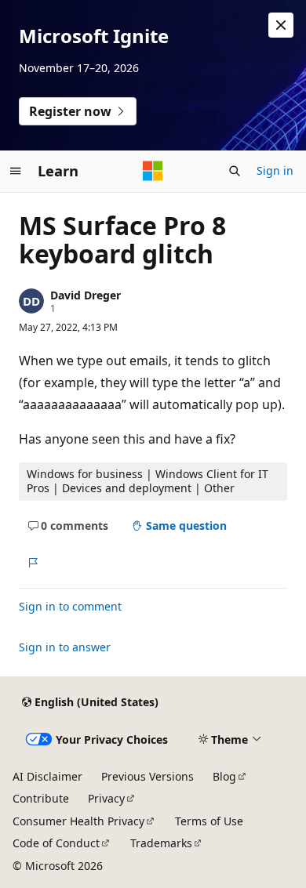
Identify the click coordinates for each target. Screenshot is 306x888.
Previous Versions (147, 776)
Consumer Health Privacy (78, 821)
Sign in (275, 170)
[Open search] (234, 171)
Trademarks (161, 842)
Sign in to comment (70, 606)
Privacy (106, 798)
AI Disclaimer (47, 776)
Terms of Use (209, 821)
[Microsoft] (153, 171)
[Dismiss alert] (280, 25)
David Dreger (85, 295)
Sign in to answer (65, 647)
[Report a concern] (32, 562)
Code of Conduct (56, 842)
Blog (224, 776)
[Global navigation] (15, 171)
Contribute (41, 798)
